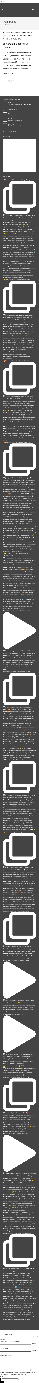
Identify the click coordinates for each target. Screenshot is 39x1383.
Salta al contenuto (5, 1)
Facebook (6, 136)
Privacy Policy (7, 131)
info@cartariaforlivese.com (15, 120)
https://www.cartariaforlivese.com (17, 126)
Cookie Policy (15, 131)
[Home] (2, 24)
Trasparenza (8, 24)
